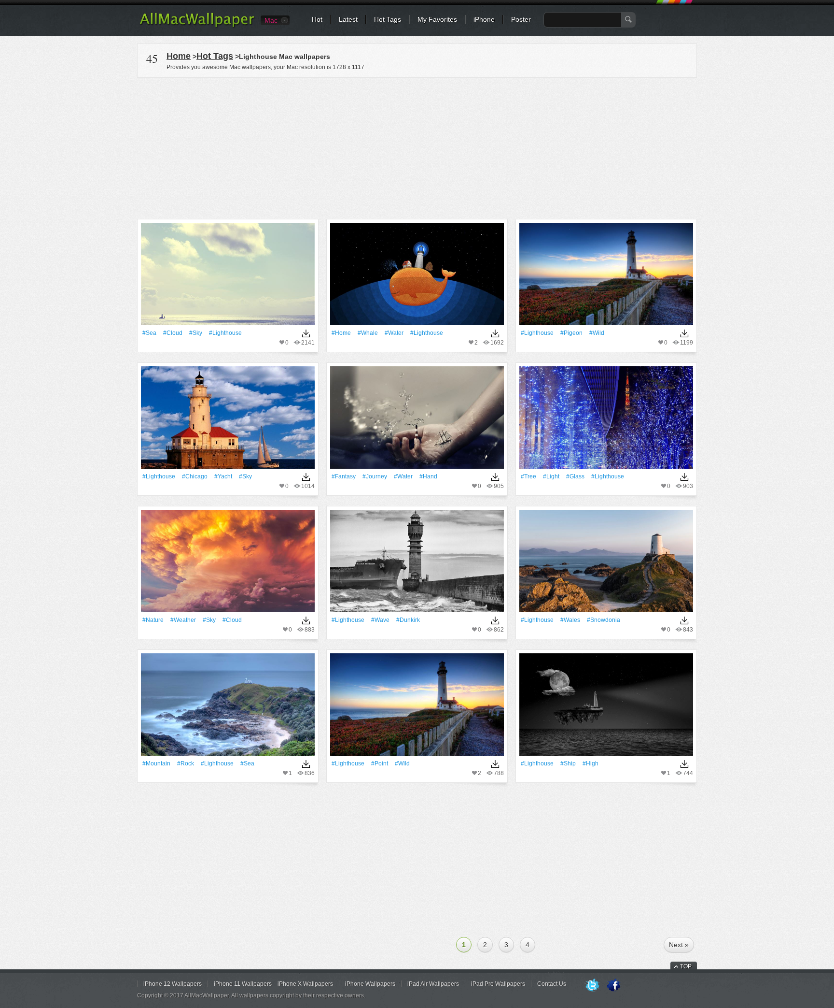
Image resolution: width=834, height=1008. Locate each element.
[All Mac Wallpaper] (197, 26)
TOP (686, 966)
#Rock (185, 763)
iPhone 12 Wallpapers (172, 983)
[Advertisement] (417, 147)
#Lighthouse (225, 333)
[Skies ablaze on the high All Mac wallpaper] (228, 564)
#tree (528, 476)
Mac (271, 20)
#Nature (153, 620)
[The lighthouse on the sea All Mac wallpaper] (228, 707)
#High (590, 763)
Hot (317, 19)
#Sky (195, 333)
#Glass (575, 476)
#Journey (374, 476)
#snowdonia (603, 620)
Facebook (613, 986)
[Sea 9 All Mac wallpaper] (228, 277)
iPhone (484, 19)
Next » (679, 945)
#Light (551, 476)
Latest (348, 19)
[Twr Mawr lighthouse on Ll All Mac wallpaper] (606, 564)
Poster (521, 19)
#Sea (149, 333)
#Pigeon (571, 333)
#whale (368, 333)
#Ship (568, 763)
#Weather (183, 620)
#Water (394, 333)
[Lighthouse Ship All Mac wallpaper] (606, 707)
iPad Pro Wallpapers (498, 983)
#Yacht (223, 476)
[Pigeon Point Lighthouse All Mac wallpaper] (606, 277)
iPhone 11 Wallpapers (243, 983)
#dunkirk (408, 620)
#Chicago (195, 476)
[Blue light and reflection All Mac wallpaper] (606, 420)
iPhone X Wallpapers (305, 983)
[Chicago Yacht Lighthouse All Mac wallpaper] (228, 420)
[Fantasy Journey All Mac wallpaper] (417, 420)
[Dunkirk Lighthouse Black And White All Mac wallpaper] (417, 564)
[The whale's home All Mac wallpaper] (417, 277)
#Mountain (156, 763)
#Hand (428, 476)
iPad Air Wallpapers (433, 983)
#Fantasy (344, 476)
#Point (379, 763)
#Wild (596, 333)
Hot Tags (387, 19)
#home (341, 333)
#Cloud (172, 333)
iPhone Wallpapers (370, 983)
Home (179, 56)
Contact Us (551, 983)
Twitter (592, 986)
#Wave (380, 620)
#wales (570, 620)
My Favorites (437, 19)
